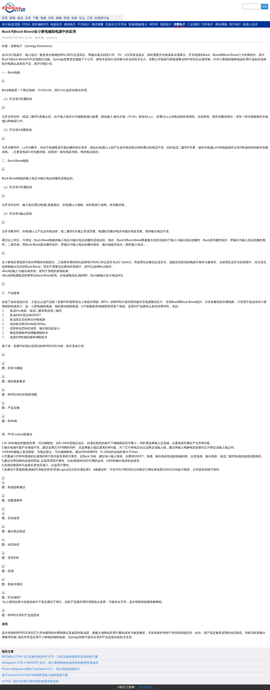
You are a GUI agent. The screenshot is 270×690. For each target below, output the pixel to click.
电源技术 (56, 24)
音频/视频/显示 (137, 24)
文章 (28, 17)
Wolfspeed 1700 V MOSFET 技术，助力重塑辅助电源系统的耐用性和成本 (50, 662)
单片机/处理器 (11, 24)
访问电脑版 (145, 687)
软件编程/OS (40, 24)
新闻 (12, 17)
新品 (20, 17)
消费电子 (179, 24)
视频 (59, 17)
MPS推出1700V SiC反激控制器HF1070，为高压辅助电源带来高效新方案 (50, 656)
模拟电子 (70, 24)
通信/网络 (221, 24)
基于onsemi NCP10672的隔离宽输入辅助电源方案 (35, 675)
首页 (5, 17)
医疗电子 (235, 24)
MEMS (153, 24)
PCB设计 (84, 24)
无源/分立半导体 (116, 24)
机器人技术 (250, 24)
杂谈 (74, 17)
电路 (43, 17)
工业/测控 (193, 24)
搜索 (264, 6)
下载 (36, 17)
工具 (90, 17)
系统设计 (166, 24)
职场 (66, 17)
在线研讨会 (101, 17)
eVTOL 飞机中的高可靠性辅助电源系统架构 (30, 681)
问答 (51, 17)
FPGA (26, 24)
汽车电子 (207, 24)
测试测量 (97, 24)
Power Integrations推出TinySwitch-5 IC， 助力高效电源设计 (41, 669)
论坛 (82, 17)
